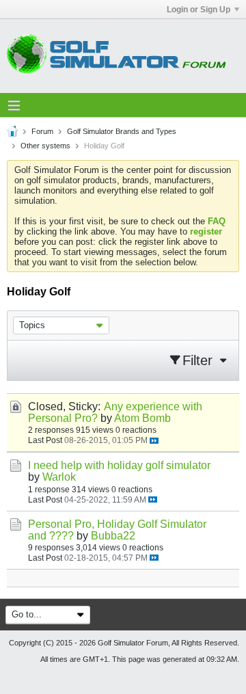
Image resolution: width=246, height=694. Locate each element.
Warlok (59, 477)
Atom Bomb (142, 418)
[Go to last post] (154, 441)
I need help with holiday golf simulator (119, 465)
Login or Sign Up (198, 9)
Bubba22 (113, 536)
